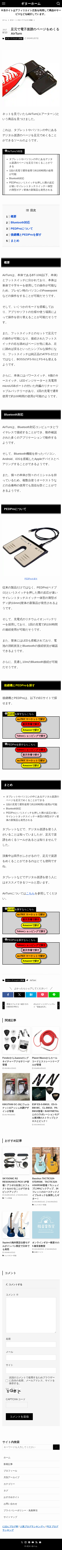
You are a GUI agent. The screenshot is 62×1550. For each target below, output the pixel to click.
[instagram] (25, 1542)
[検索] (56, 1447)
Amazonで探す (31, 730)
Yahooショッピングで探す (31, 736)
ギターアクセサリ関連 (14, 38)
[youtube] (32, 1542)
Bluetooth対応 (20, 222)
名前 (8, 1339)
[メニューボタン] (3, 3)
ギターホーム (31, 3)
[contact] (40, 1542)
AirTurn (33, 980)
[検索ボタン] (58, 3)
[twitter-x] (22, 1542)
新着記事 (8, 1464)
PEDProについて (22, 228)
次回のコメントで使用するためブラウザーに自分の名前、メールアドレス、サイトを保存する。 (32, 1380)
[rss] (36, 1542)
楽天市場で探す (31, 724)
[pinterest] (29, 1542)
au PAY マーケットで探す (31, 719)
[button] (7, 994)
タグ (6, 1490)
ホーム (7, 1457)
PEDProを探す (31, 579)
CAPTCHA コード (15, 1399)
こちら (30, 893)
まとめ (15, 240)
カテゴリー (9, 1484)
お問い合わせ (10, 1504)
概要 (13, 216)
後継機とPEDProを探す (26, 234)
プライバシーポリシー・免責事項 (20, 1510)
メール (9, 1352)
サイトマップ (10, 1517)
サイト (9, 1365)
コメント (12, 1294)
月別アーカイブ (11, 1477)
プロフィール (10, 1471)
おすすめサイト (11, 1497)
